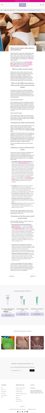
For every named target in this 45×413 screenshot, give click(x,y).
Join (32, 370)
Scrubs (19, 203)
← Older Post (11, 276)
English (22, 406)
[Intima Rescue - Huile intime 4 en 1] (37, 300)
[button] (5, 311)
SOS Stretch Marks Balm (23, 162)
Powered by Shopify (32, 409)
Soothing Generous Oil (19, 228)
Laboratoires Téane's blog (9, 10)
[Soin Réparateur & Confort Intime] (22, 300)
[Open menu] (3, 4)
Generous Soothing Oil (26, 64)
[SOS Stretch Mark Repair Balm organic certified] (8, 300)
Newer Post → (33, 276)
